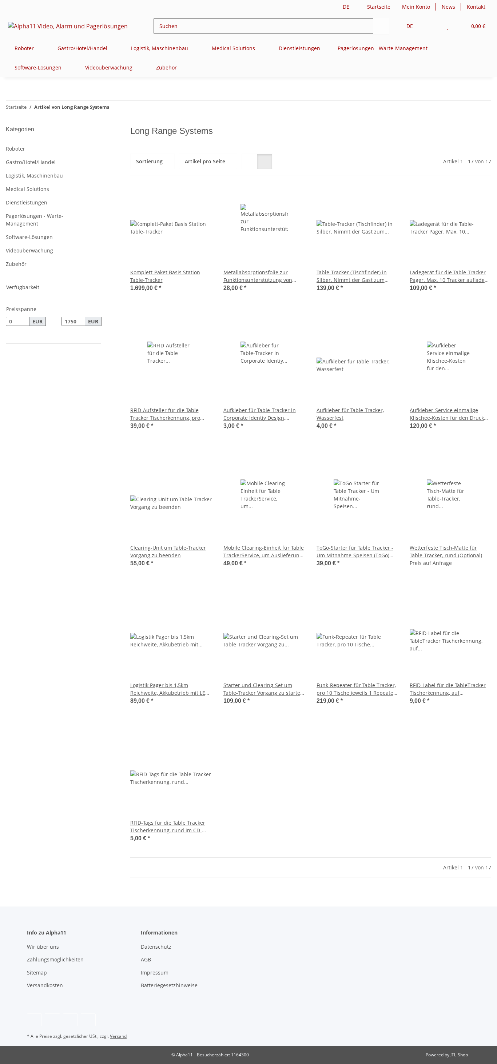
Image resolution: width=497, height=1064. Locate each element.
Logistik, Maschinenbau (34, 175)
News (448, 6)
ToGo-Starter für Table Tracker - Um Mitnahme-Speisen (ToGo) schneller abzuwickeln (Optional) (356, 551)
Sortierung (149, 161)
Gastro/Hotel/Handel (31, 162)
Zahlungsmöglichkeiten (55, 959)
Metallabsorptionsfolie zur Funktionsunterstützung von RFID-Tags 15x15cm (257, 276)
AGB (146, 959)
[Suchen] (381, 26)
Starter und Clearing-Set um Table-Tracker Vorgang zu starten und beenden (263, 689)
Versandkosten (45, 985)
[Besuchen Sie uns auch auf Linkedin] (88, 1019)
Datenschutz (156, 946)
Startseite (378, 6)
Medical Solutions (27, 189)
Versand (118, 1036)
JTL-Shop (459, 1055)
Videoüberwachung (29, 250)
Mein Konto (416, 6)
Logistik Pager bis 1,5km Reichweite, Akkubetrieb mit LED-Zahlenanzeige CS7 (170, 689)
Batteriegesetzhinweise (169, 985)
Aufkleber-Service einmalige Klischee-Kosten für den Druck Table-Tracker (447, 414)
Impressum (154, 972)
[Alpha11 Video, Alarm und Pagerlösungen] (68, 26)
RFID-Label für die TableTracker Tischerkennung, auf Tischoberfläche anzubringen (448, 689)
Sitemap (37, 972)
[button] (433, 26)
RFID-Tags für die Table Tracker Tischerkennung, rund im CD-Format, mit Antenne (167, 826)
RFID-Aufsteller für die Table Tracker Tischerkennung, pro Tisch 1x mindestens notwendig (168, 414)
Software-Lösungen (29, 237)
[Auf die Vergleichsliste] (180, 199)
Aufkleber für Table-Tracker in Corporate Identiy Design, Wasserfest (259, 414)
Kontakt (476, 6)
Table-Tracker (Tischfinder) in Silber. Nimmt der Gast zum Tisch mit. (352, 276)
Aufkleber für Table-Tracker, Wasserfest (350, 414)
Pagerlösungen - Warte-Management (34, 219)
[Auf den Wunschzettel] (199, 199)
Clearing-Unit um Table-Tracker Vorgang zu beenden (168, 551)
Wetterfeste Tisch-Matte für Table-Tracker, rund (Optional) (446, 551)
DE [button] (346, 6)
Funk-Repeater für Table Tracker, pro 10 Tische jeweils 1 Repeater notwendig (356, 689)
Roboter (15, 148)
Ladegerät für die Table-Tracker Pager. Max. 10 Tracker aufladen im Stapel (449, 276)
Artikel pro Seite (205, 161)
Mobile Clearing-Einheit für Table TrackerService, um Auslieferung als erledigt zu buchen (263, 551)
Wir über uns (43, 946)
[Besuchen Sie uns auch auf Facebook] (34, 1019)
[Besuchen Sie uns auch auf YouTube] (52, 1019)
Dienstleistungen (26, 202)
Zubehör (16, 263)
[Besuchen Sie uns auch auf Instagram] (70, 1019)
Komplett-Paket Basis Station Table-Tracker (165, 276)
